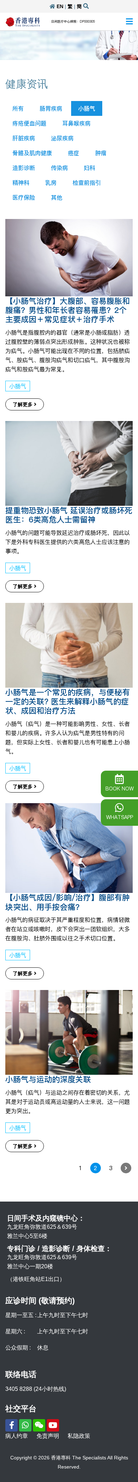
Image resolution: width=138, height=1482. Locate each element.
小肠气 (86, 108)
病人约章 (16, 1436)
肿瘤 (101, 153)
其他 (56, 197)
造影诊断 (23, 168)
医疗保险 (23, 197)
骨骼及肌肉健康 (32, 153)
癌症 (73, 153)
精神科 (20, 182)
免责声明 (47, 1436)
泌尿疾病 (62, 138)
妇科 (89, 168)
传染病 (59, 168)
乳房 (51, 182)
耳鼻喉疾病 (76, 123)
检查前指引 (87, 182)
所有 (18, 108)
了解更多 (23, 404)
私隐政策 (79, 1436)
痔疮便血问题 (29, 123)
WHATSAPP (119, 817)
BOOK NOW (119, 788)
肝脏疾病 (23, 138)
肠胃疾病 (51, 108)
